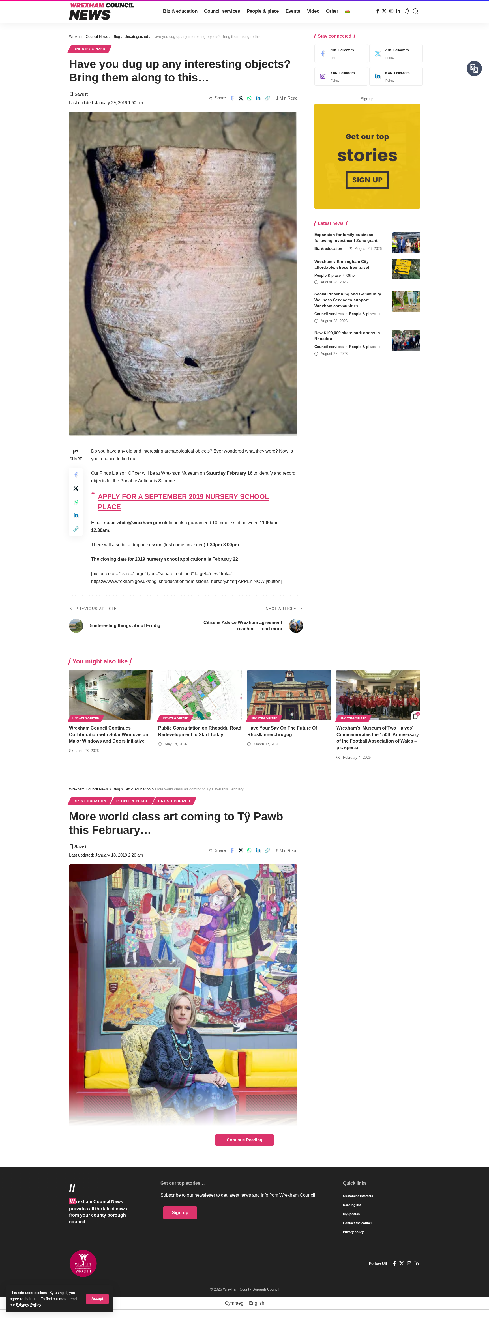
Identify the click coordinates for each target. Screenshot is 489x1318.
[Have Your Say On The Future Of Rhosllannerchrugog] (289, 695)
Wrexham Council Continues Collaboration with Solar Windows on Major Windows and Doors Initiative (108, 734)
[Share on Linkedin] (258, 98)
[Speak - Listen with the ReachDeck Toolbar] (474, 68)
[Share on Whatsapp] (250, 98)
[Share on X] (241, 98)
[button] (97, 1299)
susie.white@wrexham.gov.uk (136, 522)
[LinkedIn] (398, 11)
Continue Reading (244, 1140)
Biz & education (328, 248)
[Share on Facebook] (232, 98)
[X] (384, 11)
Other (351, 275)
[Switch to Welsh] (348, 11)
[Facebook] (378, 11)
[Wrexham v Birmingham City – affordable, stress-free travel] (406, 268)
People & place (327, 275)
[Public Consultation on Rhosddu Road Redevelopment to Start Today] (200, 695)
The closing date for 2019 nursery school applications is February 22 (164, 559)
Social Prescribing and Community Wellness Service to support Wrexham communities (347, 300)
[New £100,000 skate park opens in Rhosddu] (406, 340)
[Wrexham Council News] (101, 11)
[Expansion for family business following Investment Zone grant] (406, 242)
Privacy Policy (28, 1305)
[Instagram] (391, 11)
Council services (329, 314)
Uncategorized (90, 49)
